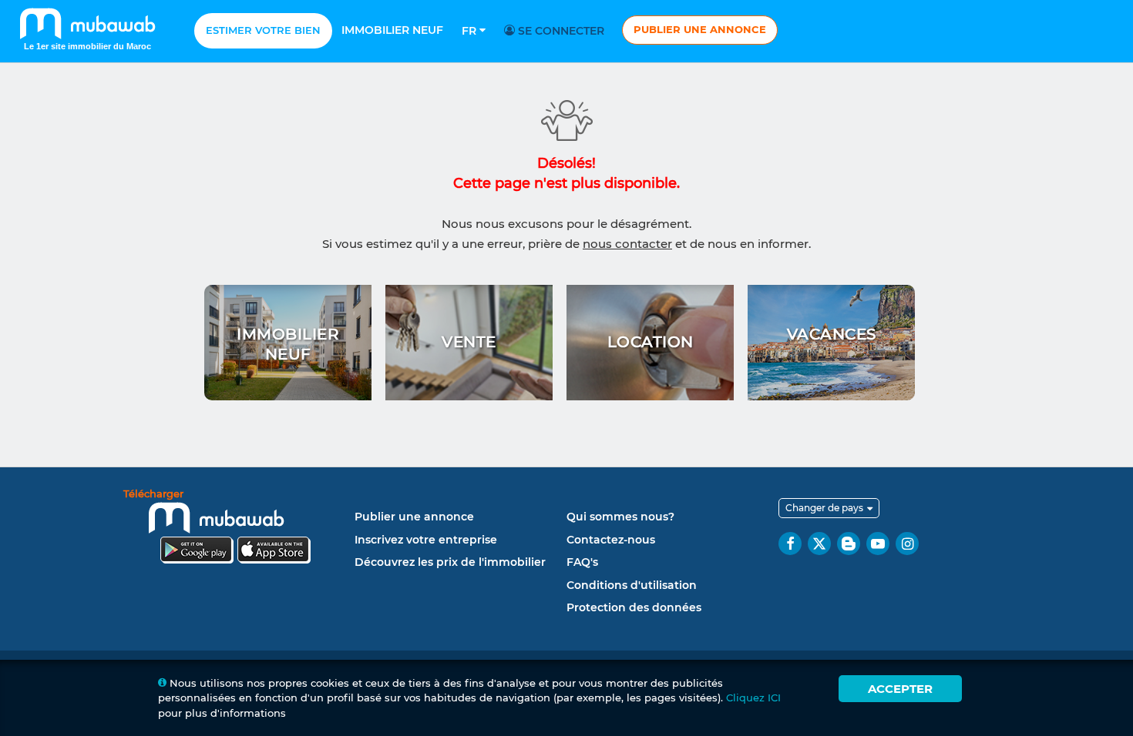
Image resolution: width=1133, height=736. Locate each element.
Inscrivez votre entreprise (426, 540)
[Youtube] (877, 543)
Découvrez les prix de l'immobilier (450, 562)
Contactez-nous (610, 540)
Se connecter (559, 31)
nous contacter (627, 243)
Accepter (900, 688)
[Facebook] (790, 543)
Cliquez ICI (753, 697)
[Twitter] (819, 543)
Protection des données (633, 607)
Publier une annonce (700, 29)
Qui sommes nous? (620, 517)
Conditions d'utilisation (631, 585)
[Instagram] (907, 543)
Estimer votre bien (263, 30)
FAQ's (582, 562)
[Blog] (848, 543)
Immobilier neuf (392, 30)
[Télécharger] (235, 528)
